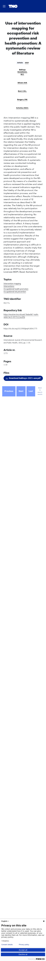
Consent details (7, 944)
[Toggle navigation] (4, 6)
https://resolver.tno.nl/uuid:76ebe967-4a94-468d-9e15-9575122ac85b (21, 315)
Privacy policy (24, 944)
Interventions (9, 286)
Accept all (23, 950)
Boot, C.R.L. (22, 91)
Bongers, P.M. (22, 99)
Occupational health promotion (16, 289)
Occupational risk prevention (15, 292)
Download (25, 378)
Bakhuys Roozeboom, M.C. (22, 72)
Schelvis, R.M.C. (22, 108)
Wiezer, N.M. (22, 83)
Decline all (23, 954)
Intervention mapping (12, 284)
